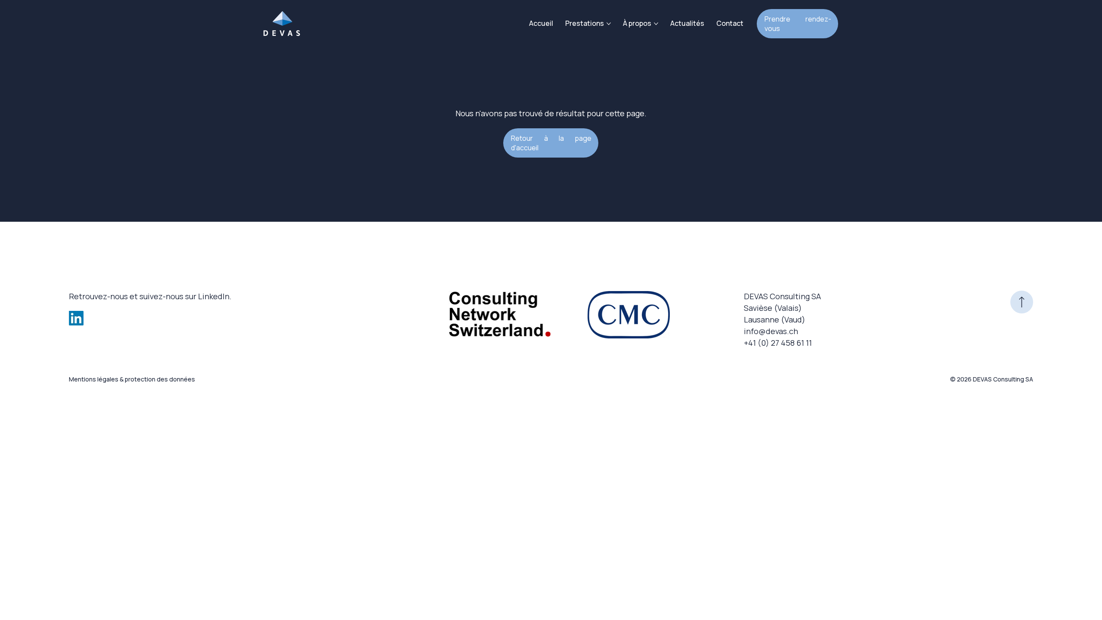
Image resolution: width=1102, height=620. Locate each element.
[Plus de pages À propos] (656, 24)
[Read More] (1021, 302)
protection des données (160, 379)
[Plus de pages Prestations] (609, 24)
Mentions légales (93, 379)
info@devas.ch (771, 331)
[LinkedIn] (76, 318)
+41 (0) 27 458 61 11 (778, 343)
